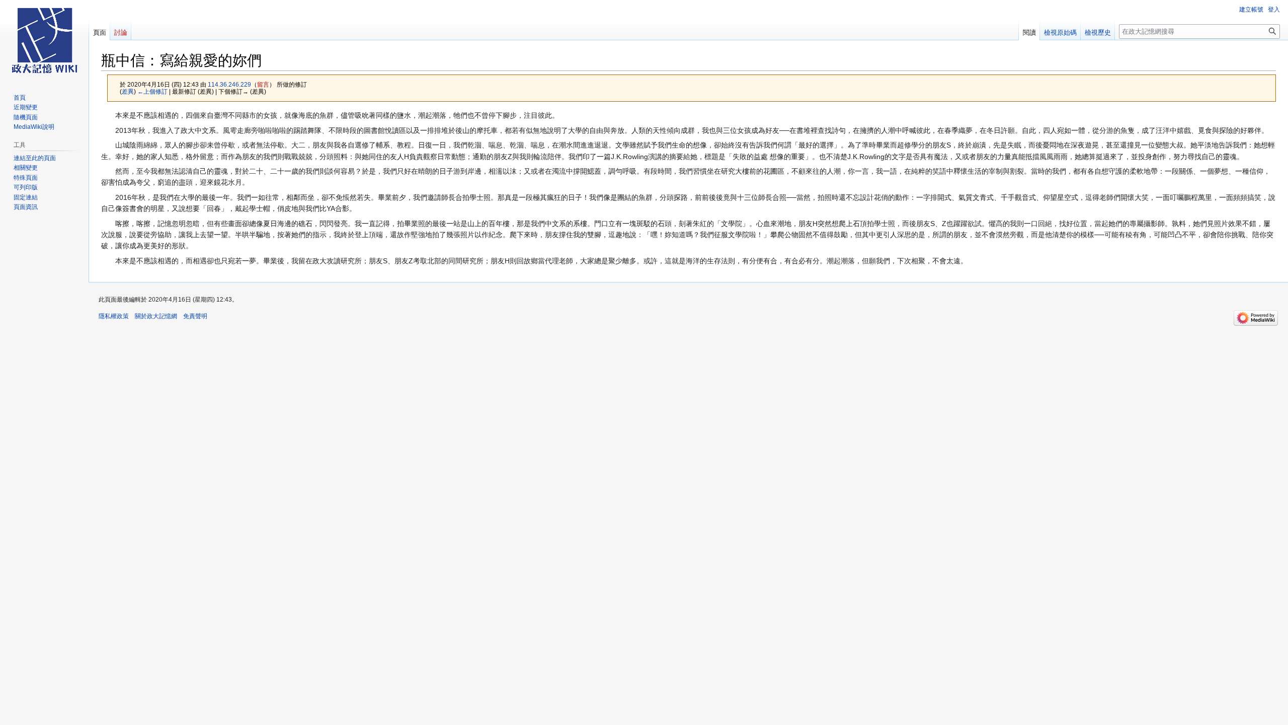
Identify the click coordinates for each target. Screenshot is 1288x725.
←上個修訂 (152, 91)
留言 (263, 84)
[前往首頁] (44, 40)
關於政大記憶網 (156, 316)
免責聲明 (195, 316)
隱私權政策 (114, 316)
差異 (128, 91)
